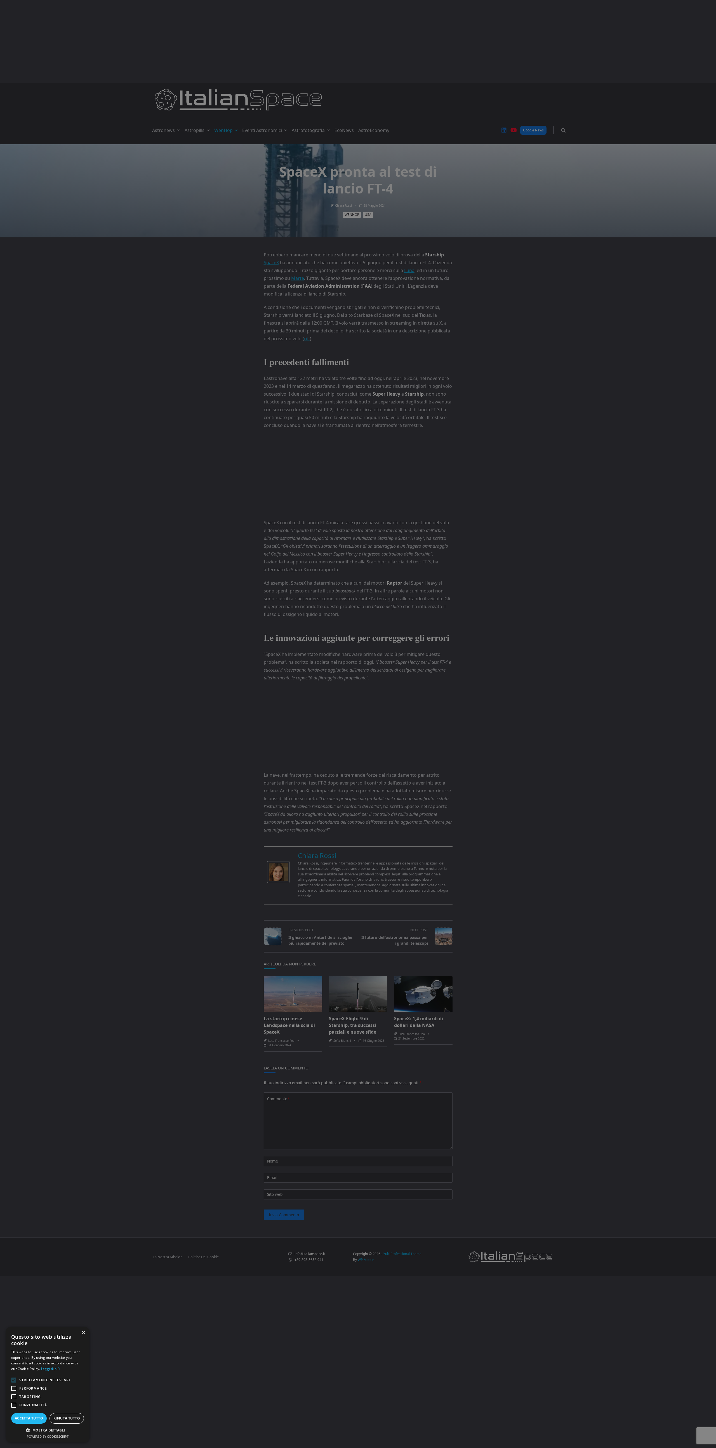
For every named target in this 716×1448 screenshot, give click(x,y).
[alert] (358, 724)
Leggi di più (50, 1368)
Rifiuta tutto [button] (66, 1418)
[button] (47, 1430)
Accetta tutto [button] (29, 1418)
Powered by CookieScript (48, 1436)
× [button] (83, 1333)
